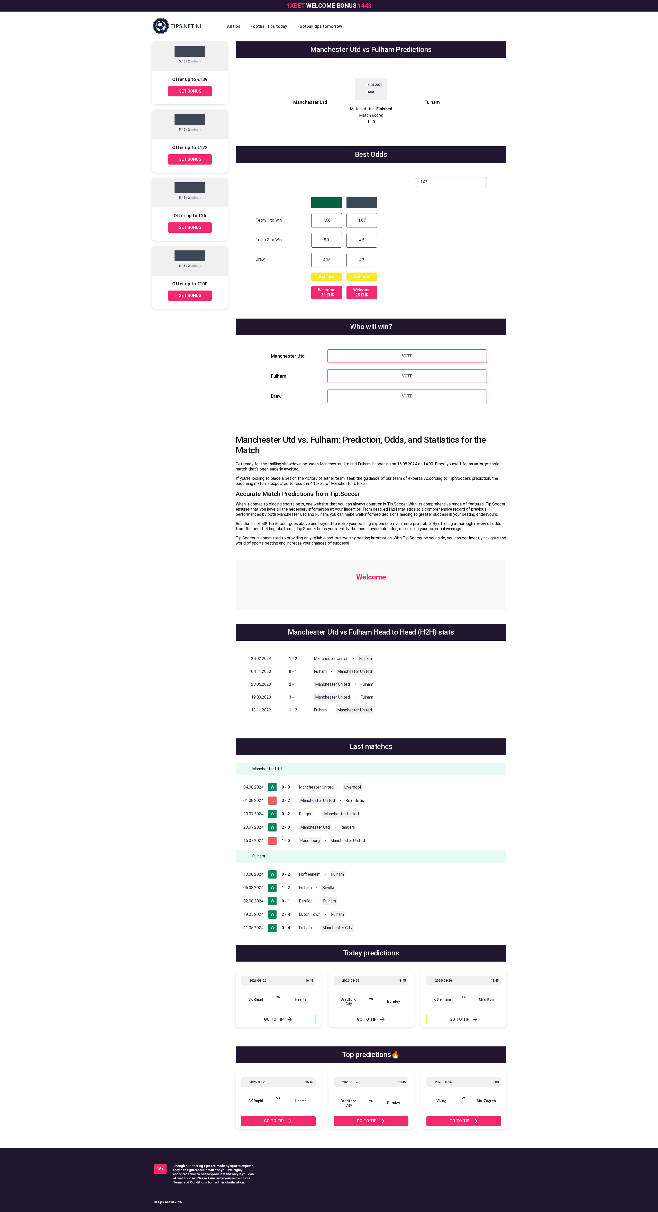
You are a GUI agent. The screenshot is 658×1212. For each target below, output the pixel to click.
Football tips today (269, 26)
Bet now (326, 276)
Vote (407, 356)
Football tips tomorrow (319, 26)
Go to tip (274, 1019)
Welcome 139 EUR (326, 292)
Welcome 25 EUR (361, 292)
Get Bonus (190, 91)
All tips (233, 26)
